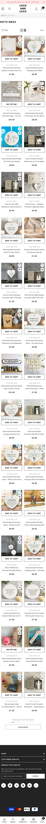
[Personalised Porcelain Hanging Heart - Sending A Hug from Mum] (34, 546)
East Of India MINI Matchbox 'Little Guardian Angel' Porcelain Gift (11, 205)
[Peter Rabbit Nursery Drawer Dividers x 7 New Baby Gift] (34, 364)
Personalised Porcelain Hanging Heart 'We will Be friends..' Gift (34, 478)
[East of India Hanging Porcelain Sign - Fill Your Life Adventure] (11, 91)
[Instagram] (10, 785)
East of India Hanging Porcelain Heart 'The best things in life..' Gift (11, 296)
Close (44, 2)
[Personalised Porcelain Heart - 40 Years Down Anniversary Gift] (34, 318)
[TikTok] (23, 785)
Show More (23, 727)
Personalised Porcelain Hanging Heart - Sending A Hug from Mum (34, 569)
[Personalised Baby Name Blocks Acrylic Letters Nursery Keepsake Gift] (11, 636)
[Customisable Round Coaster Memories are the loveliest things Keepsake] (11, 591)
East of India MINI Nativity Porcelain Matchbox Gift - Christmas (34, 296)
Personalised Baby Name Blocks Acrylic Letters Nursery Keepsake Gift (11, 660)
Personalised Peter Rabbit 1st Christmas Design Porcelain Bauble (11, 160)
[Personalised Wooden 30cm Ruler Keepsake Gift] (34, 500)
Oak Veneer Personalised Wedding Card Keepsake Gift (11, 342)
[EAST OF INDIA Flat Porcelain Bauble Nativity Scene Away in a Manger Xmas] (11, 546)
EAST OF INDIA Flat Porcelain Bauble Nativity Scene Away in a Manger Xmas (11, 569)
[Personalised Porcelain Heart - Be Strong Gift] (11, 500)
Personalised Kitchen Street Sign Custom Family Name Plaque (11, 387)
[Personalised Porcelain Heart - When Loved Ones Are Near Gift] (11, 455)
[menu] (2, 8)
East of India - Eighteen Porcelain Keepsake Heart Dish (34, 205)
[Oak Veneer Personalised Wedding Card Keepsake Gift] (11, 318)
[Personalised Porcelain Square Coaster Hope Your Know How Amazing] (11, 46)
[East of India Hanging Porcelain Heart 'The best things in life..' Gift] (11, 273)
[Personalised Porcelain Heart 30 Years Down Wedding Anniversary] (11, 227)
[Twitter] (36, 785)
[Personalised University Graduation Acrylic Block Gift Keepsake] (34, 91)
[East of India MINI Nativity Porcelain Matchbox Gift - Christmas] (34, 273)
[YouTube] (29, 785)
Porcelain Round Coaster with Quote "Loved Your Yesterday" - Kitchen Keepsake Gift (34, 614)
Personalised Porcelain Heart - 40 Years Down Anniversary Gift (34, 342)
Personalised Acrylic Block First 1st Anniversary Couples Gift (34, 251)
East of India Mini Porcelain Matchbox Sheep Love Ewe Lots (34, 432)
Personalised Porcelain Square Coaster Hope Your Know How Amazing (11, 69)
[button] (21, 30)
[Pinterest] (16, 785)
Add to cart (11, 59)
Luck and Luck (11, 65)
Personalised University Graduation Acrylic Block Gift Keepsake (34, 114)
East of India (12, 110)
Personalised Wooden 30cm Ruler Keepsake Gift (34, 523)
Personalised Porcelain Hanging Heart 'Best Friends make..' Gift (34, 69)
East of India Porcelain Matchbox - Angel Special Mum (34, 705)
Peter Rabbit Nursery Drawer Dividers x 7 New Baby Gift (34, 387)
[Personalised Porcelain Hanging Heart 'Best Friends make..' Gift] (34, 46)
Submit (35, 776)
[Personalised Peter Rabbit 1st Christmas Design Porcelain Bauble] (11, 136)
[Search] (9, 8)
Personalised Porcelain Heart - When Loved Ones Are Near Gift (11, 478)
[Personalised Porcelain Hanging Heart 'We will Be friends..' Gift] (34, 455)
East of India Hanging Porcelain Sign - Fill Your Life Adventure (11, 114)
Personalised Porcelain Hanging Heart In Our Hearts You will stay (11, 432)
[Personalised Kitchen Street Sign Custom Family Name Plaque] (11, 364)
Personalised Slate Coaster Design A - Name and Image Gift (11, 705)
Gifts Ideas (11, 16)
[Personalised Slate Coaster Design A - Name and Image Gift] (11, 682)
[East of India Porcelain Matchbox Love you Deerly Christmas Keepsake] (34, 136)
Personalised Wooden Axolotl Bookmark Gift (34, 660)
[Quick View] (19, 42)
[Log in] (36, 8)
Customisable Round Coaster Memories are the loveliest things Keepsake (12, 614)
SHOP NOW (35, 2)
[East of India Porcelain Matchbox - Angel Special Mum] (34, 682)
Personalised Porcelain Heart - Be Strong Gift (11, 523)
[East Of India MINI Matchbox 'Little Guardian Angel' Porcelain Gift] (11, 182)
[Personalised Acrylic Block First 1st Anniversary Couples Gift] (34, 227)
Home (3, 16)
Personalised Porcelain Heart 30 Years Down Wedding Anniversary (11, 251)
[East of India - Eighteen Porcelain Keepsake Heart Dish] (34, 182)
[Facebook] (3, 785)
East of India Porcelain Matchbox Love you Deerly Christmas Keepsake (34, 160)
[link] (13, 820)
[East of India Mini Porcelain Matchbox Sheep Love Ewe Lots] (34, 409)
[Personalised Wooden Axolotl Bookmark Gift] (34, 636)
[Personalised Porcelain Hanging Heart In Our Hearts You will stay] (11, 409)
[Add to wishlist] (19, 38)
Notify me (12, 104)
